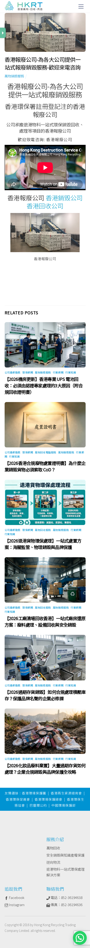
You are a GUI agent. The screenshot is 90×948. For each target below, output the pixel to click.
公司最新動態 (13, 372)
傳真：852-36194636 (66, 904)
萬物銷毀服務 (14, 75)
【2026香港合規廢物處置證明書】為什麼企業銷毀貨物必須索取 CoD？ (45, 466)
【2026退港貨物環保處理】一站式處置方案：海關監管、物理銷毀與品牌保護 (43, 543)
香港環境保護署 (34, 793)
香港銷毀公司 (64, 197)
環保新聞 (27, 372)
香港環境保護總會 (48, 799)
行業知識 (70, 372)
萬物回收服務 (43, 530)
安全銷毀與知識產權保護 (65, 855)
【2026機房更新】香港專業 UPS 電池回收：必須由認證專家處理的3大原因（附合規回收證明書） (44, 385)
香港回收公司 (45, 205)
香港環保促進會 (18, 799)
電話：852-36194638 (66, 897)
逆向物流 (53, 862)
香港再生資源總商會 (66, 793)
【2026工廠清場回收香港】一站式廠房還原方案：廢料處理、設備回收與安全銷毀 (45, 621)
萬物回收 (53, 847)
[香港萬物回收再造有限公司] (24, 8)
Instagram (16, 904)
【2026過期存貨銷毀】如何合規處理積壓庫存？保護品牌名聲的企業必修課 (45, 695)
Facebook (16, 897)
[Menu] (81, 6)
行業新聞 (58, 372)
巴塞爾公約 (38, 805)
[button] (80, 938)
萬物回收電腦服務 (45, 452)
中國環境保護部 (63, 805)
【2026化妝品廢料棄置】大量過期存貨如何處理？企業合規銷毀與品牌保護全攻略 (45, 768)
